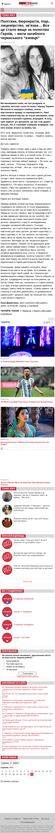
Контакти (45, 819)
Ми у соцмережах (12, 591)
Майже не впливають (15, 667)
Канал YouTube (22, 637)
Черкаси (7, 4)
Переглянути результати (27, 676)
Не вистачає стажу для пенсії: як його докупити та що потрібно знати (30, 541)
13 (47, 771)
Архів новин (9, 757)
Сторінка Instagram (24, 624)
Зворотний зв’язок (31, 819)
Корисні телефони (12, 819)
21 (25, 774)
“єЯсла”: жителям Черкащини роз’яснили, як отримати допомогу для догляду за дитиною (33, 567)
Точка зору (8, 15)
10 (36, 771)
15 (2, 774)
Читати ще (27, 581)
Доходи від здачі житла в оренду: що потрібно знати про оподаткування (30, 554)
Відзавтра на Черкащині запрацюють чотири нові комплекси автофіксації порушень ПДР (23, 701)
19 (17, 774)
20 (21, 774)
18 (13, 774)
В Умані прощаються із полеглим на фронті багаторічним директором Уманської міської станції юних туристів (27, 747)
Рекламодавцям (27, 822)
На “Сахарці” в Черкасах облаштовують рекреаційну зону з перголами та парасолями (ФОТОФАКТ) (27, 714)
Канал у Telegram (23, 611)
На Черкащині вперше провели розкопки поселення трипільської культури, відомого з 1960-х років (24, 688)
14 (51, 771)
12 (43, 771)
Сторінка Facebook (24, 598)
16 (6, 774)
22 (28, 774)
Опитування (9, 651)
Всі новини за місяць (10, 781)
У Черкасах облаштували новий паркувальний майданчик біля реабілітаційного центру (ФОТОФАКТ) (27, 734)
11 (39, 771)
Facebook (33, 306)
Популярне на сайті (13, 683)
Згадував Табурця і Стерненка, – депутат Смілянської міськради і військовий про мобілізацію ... (32, 508)
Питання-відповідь (13, 536)
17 (10, 774)
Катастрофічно (12, 661)
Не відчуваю (11, 669)
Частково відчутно (14, 664)
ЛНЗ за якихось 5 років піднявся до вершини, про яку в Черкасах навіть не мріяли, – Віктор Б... (31, 495)
